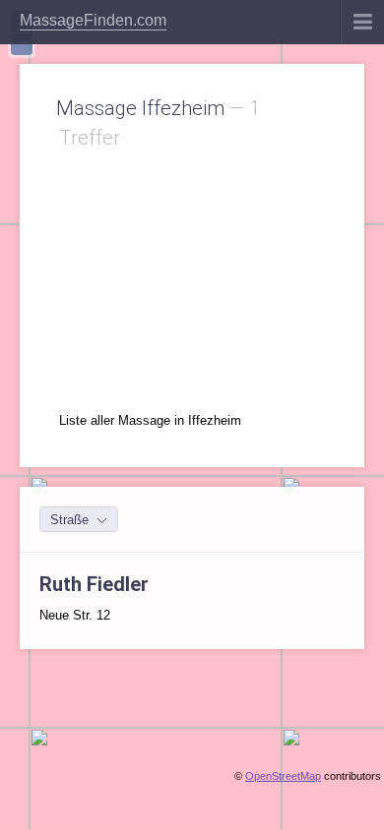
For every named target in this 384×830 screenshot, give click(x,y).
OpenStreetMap (283, 776)
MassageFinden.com (93, 20)
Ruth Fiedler (94, 584)
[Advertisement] (192, 275)
